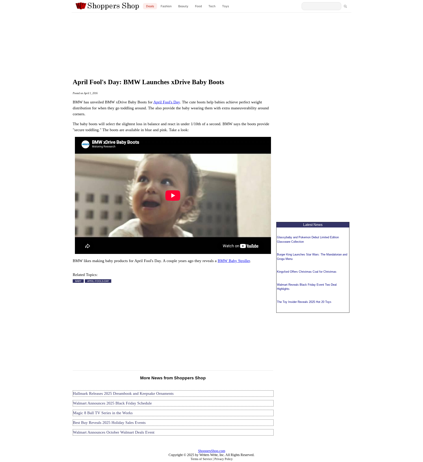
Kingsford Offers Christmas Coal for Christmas (306, 271)
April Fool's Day (166, 102)
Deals (150, 6)
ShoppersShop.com (211, 451)
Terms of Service (201, 459)
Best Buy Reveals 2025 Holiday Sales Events (109, 422)
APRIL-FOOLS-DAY (98, 281)
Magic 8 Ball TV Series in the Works (103, 413)
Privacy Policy (223, 459)
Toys (225, 6)
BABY (78, 281)
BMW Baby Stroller (234, 261)
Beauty (183, 6)
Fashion (166, 6)
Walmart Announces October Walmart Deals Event (113, 432)
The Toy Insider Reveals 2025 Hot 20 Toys (304, 302)
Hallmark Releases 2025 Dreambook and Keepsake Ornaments (123, 393)
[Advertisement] (211, 44)
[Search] (345, 6)
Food (198, 6)
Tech (211, 6)
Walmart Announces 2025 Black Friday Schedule (112, 403)
